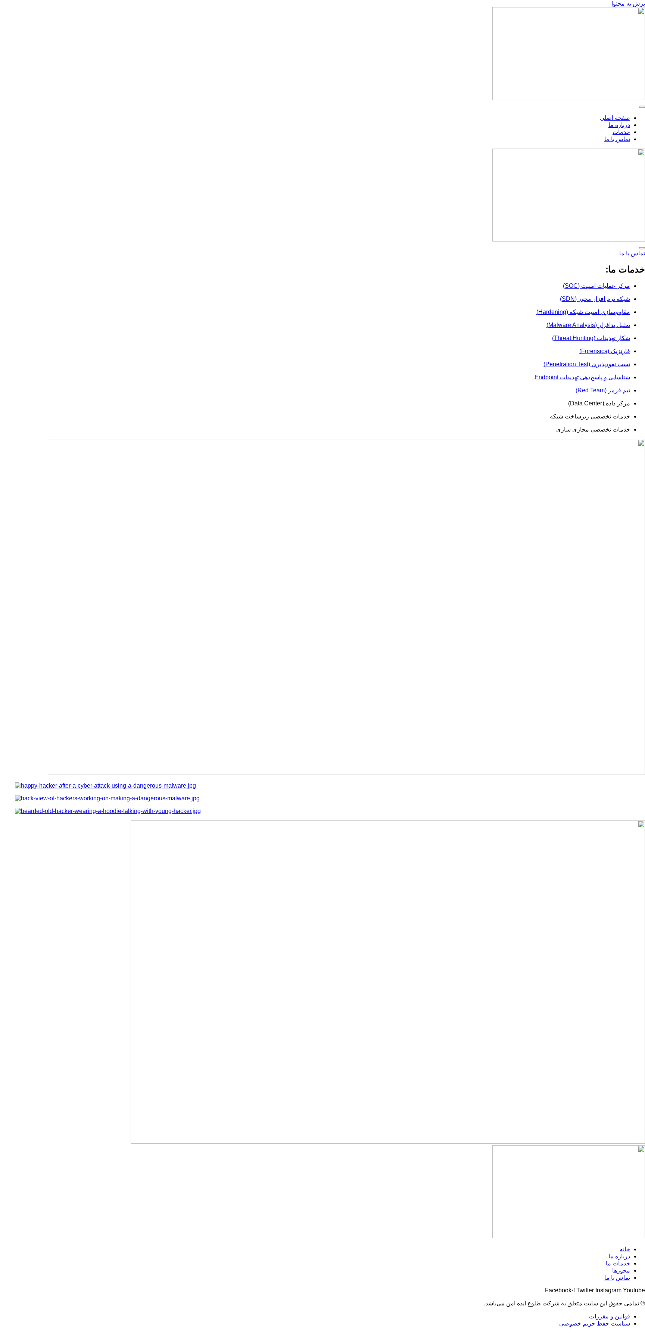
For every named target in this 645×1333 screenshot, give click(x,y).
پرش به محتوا (628, 3)
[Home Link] (568, 239)
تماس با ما (617, 139)
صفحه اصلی (615, 118)
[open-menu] (642, 107)
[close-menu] (642, 248)
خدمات (621, 132)
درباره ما (619, 125)
